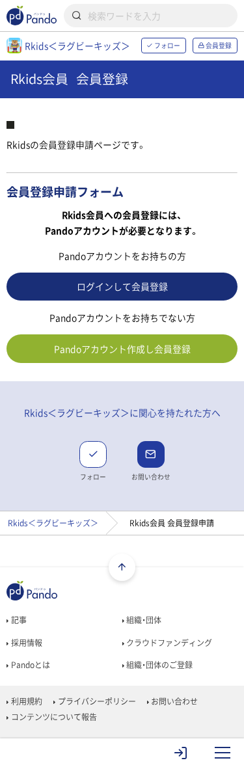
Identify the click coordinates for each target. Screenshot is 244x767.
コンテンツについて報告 (52, 717)
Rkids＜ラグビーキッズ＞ (53, 523)
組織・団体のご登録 (158, 665)
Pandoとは (29, 665)
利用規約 (25, 701)
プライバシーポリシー (95, 701)
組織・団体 (142, 620)
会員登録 (218, 45)
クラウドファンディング (168, 643)
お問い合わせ (173, 701)
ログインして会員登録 (122, 286)
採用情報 (25, 643)
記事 (17, 620)
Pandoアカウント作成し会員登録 (122, 348)
